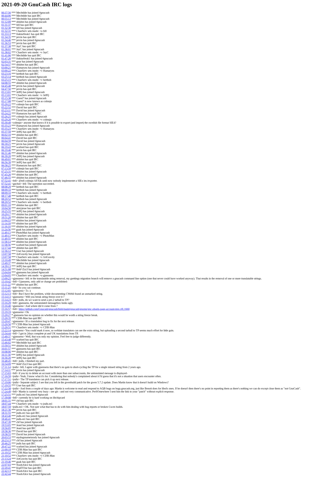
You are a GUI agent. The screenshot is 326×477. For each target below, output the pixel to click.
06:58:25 (6, 165)
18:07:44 (6, 403)
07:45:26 (6, 174)
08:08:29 (6, 186)
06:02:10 (6, 134)
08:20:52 (6, 199)
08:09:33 (6, 189)
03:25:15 (6, 79)
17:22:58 (6, 388)
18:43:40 (6, 416)
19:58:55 (6, 434)
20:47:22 (6, 446)
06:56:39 (6, 162)
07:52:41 (6, 180)
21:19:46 (6, 461)
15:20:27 (6, 315)
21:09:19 (6, 449)
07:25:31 (6, 171)
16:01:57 (6, 348)
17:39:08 (6, 397)
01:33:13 (6, 34)
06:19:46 (6, 150)
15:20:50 (6, 324)
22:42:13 (6, 471)
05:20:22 (6, 104)
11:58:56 (6, 244)
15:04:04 (6, 272)
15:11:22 (6, 284)
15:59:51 (6, 345)
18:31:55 (6, 412)
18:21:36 (6, 409)
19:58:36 (6, 431)
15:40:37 (6, 336)
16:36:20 (6, 357)
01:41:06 (6, 55)
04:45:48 (6, 86)
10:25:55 (6, 211)
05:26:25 (6, 116)
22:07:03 (6, 464)
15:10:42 (6, 281)
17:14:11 (6, 370)
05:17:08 (6, 101)
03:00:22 (6, 70)
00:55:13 (6, 18)
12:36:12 (6, 251)
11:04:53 (6, 220)
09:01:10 (6, 205)
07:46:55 (6, 177)
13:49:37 (6, 263)
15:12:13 (6, 293)
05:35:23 (6, 125)
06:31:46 (6, 153)
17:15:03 (6, 373)
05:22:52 (6, 107)
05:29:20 (6, 119)
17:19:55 (6, 385)
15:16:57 (6, 309)
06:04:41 (6, 137)
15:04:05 (6, 275)
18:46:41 (6, 419)
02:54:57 (6, 64)
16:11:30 (6, 354)
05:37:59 (6, 131)
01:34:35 (6, 37)
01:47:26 (6, 58)
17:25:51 (6, 394)
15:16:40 (6, 306)
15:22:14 (6, 330)
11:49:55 (6, 238)
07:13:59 (6, 168)
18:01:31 (6, 400)
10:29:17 (6, 214)
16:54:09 (6, 364)
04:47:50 (6, 89)
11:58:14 (6, 241)
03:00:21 (6, 67)
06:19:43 (6, 147)
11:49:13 (6, 232)
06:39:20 (6, 156)
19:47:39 (6, 422)
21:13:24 (6, 458)
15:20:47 (6, 321)
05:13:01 (6, 92)
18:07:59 (6, 406)
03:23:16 (6, 73)
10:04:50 (6, 208)
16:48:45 (6, 361)
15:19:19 (6, 312)
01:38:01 (6, 49)
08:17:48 (6, 196)
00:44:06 (6, 15)
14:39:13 (6, 266)
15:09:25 (6, 278)
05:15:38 (6, 98)
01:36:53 (6, 43)
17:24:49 (6, 391)
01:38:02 (6, 52)
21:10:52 (6, 452)
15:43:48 (6, 339)
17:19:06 (6, 382)
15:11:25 (6, 287)
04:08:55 (6, 82)
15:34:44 (6, 333)
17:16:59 (6, 376)
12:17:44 (6, 247)
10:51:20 (6, 217)
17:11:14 (6, 367)
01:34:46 (6, 40)
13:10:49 (6, 260)
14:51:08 (6, 269)
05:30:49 (6, 122)
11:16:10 (6, 226)
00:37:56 (6, 12)
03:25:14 (6, 76)
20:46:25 (6, 443)
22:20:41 (6, 467)
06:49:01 (6, 159)
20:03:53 (6, 437)
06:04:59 (6, 141)
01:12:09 (6, 21)
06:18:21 (6, 144)
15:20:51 (6, 327)
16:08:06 (6, 351)
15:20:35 (6, 318)
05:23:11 (6, 110)
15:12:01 (6, 290)
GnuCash (39, 4)
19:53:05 (6, 425)
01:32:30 (6, 27)
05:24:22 (6, 113)
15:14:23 (6, 299)
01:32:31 (6, 31)
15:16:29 (6, 302)
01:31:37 (6, 24)
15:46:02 (6, 342)
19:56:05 (6, 428)
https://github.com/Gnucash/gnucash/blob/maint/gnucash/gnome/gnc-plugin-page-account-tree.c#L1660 (74, 309)
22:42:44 (6, 474)
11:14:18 (6, 223)
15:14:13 (6, 296)
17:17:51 (6, 379)
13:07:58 (6, 254)
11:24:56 (6, 229)
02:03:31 (6, 61)
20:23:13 (6, 440)
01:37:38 (6, 46)
